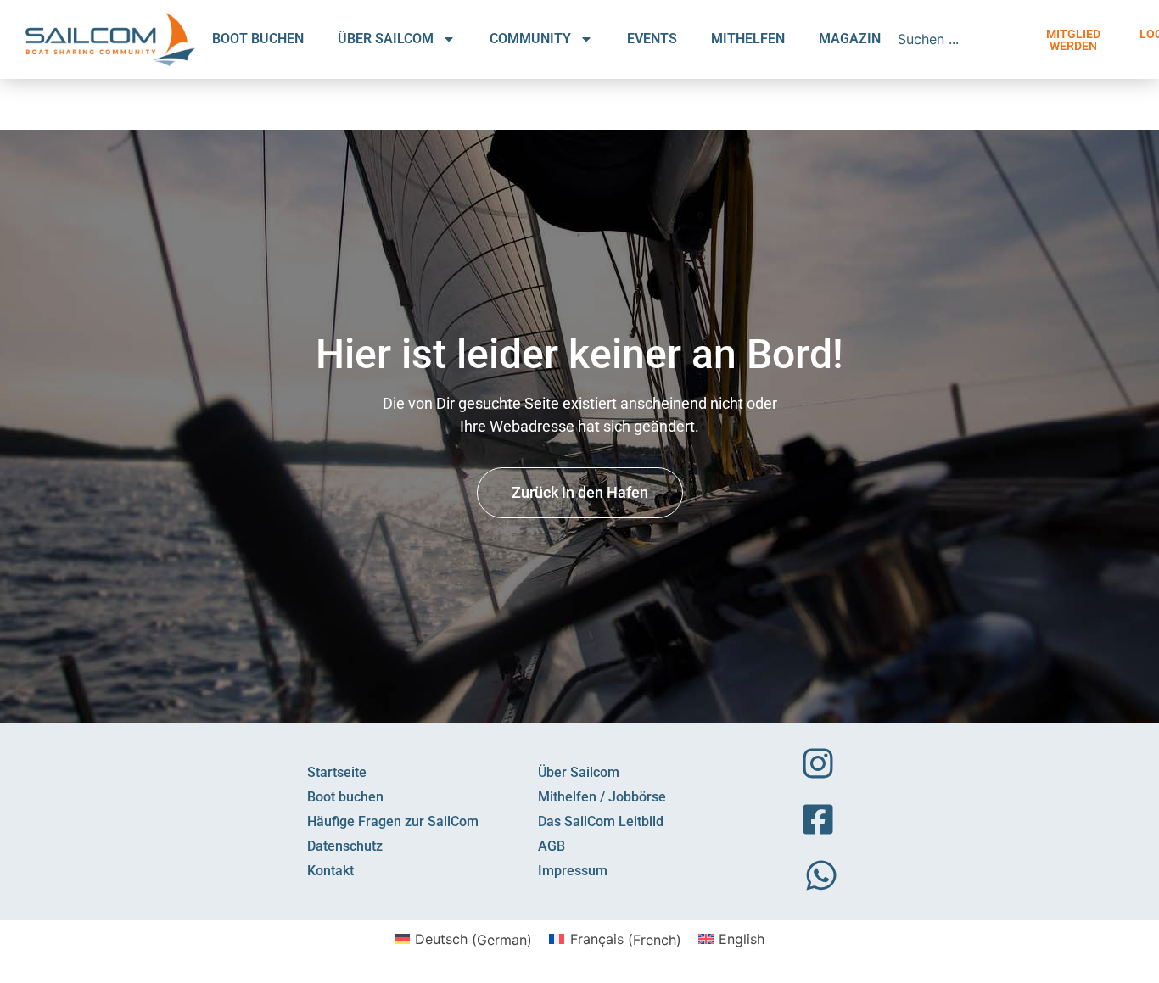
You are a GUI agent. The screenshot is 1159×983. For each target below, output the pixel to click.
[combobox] (961, 39)
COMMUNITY (530, 39)
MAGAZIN (850, 39)
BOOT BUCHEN (258, 39)
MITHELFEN (748, 39)
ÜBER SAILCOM (386, 39)
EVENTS (652, 39)
